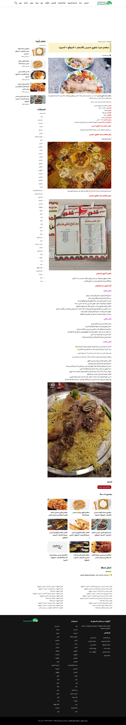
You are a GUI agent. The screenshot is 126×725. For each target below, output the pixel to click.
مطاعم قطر (107, 655)
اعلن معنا (40, 721)
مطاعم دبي (93, 645)
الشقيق (41, 164)
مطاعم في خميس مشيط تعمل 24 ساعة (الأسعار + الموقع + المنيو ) (58, 558)
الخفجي (40, 147)
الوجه (41, 211)
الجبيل (41, 133)
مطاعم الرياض (92, 641)
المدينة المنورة (72, 3)
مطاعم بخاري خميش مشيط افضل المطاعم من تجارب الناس (58, 513)
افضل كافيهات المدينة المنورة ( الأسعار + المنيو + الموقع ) (48, 593)
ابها (42, 3)
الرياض (86, 3)
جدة (80, 3)
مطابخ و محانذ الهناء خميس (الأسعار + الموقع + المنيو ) (102, 513)
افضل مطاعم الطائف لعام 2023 (103, 608)
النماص (40, 204)
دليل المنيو (93, 638)
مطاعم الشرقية (106, 645)
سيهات (41, 258)
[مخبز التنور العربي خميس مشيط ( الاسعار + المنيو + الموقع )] (38, 99)
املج (41, 214)
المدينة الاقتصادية (38, 190)
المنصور (40, 197)
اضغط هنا (77, 122)
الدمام (41, 153)
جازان (31, 3)
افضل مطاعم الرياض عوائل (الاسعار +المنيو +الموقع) (98, 589)
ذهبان (41, 247)
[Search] (15, 3)
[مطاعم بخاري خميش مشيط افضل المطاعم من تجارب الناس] (38, 87)
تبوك (36, 3)
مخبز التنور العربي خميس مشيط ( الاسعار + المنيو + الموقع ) (101, 534)
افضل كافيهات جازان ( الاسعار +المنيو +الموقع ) (50, 603)
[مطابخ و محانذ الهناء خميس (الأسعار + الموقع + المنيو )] (38, 51)
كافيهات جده (92, 652)
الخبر (41, 140)
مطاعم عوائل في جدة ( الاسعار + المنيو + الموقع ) (99, 593)
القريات (40, 174)
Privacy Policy (48, 721)
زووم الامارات (92, 648)
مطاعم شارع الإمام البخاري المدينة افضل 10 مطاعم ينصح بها (96, 598)
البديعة (41, 130)
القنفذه (40, 184)
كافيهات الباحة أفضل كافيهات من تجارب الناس (51, 608)
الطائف (47, 3)
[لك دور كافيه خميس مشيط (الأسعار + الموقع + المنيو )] (38, 74)
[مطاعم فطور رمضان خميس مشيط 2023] (38, 64)
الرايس (41, 157)
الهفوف (41, 207)
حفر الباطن (40, 237)
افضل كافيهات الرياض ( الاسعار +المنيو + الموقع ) (50, 586)
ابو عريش (40, 120)
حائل (41, 234)
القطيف (40, 180)
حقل (41, 241)
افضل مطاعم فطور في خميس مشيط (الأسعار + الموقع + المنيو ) (79, 535)
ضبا (42, 261)
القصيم (53, 3)
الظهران (40, 170)
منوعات (40, 274)
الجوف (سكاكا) (39, 137)
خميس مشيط (39, 244)
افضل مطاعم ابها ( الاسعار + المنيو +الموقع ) (100, 603)
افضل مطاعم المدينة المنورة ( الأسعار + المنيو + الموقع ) (97, 596)
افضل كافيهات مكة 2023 (56, 591)
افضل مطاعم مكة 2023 (106, 601)
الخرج (41, 143)
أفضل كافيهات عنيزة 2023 (56, 601)
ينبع (42, 281)
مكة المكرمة (62, 3)
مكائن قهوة (40, 268)
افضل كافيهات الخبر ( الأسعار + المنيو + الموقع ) (50, 605)
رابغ (42, 254)
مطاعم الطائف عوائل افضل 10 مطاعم (102, 605)
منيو (20, 3)
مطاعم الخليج (106, 652)
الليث (41, 187)
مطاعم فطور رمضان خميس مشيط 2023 (81, 513)
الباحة (26, 3)
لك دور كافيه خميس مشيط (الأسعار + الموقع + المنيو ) (22, 74)
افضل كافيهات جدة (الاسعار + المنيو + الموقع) (51, 589)
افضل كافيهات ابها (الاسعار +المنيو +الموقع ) (51, 596)
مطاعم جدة (107, 648)
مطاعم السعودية (105, 641)
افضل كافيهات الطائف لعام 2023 (54, 598)
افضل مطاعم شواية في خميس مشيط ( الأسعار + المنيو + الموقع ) (58, 535)
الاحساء (40, 123)
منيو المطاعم (106, 638)
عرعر (41, 264)
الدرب (41, 150)
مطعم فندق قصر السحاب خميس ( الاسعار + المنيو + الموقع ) (81, 558)
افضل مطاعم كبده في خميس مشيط (100, 102)
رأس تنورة (40, 251)
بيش (41, 217)
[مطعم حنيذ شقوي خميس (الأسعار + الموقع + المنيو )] (79, 75)
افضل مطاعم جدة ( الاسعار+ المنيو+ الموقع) (100, 591)
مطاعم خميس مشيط (104, 487)
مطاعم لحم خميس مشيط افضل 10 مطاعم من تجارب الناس (101, 556)
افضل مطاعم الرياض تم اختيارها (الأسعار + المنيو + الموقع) (96, 586)
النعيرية (41, 200)
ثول (42, 224)
